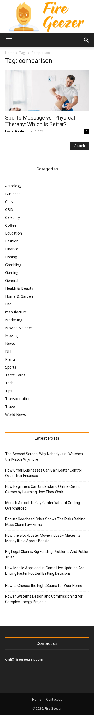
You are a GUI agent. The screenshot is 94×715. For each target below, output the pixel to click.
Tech (9, 382)
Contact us (54, 699)
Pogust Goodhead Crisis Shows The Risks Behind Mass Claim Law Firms (45, 522)
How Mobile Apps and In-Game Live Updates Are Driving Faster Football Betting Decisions (44, 571)
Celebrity (12, 217)
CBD (9, 209)
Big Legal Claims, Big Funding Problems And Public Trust (46, 554)
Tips (8, 390)
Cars (9, 201)
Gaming (11, 272)
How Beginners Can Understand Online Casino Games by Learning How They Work (43, 489)
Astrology (13, 185)
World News (15, 414)
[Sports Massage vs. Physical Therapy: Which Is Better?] (47, 90)
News (10, 343)
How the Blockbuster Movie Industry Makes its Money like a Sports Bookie (42, 538)
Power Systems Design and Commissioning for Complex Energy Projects (44, 599)
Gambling (13, 264)
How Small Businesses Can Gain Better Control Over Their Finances (43, 473)
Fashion (12, 241)
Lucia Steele (14, 131)
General (11, 280)
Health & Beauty (19, 288)
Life (8, 304)
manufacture (16, 311)
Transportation (18, 398)
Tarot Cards (15, 374)
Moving (11, 335)
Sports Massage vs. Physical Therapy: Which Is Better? (40, 121)
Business (12, 193)
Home (9, 52)
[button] (9, 40)
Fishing (11, 256)
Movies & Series (19, 327)
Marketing (13, 319)
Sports (10, 367)
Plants (10, 359)
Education (13, 233)
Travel (10, 406)
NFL (8, 351)
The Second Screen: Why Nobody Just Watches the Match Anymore (44, 457)
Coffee (10, 225)
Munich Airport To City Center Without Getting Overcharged (42, 505)
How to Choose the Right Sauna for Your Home (43, 585)
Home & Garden (19, 296)
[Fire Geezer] (47, 16)
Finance (11, 248)
